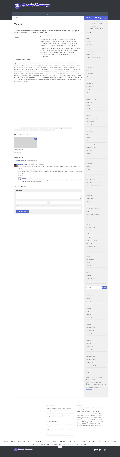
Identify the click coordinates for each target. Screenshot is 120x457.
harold (50, 128)
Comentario (19, 190)
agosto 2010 (90, 337)
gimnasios (89, 150)
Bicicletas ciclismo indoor (93, 57)
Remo (88, 224)
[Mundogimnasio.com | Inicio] (32, 6)
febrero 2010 (90, 350)
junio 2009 (89, 372)
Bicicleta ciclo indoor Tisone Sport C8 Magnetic (59, 408)
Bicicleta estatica (91, 54)
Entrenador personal (92, 118)
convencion (98, 413)
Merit (88, 192)
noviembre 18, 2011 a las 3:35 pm (36, 164)
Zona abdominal (91, 278)
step (84, 425)
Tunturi (88, 256)
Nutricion (21, 14)
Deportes (89, 102)
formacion (95, 419)
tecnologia (89, 243)
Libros (88, 176)
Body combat (90, 64)
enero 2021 (89, 298)
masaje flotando (56, 128)
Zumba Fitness (90, 282)
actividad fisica (80, 408)
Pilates (88, 211)
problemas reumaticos (19, 130)
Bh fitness (89, 44)
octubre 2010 (90, 334)
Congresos (90, 83)
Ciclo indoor (90, 73)
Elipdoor (89, 112)
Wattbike (89, 275)
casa (90, 410)
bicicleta (91, 408)
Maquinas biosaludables (93, 179)
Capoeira (89, 70)
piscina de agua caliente (66, 128)
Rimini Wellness (91, 227)
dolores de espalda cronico (26, 128)
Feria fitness (90, 131)
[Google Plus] (100, 18)
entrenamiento (89, 417)
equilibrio (79, 419)
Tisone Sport (90, 250)
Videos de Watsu (19, 150)
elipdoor (93, 415)
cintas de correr (83, 413)
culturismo (89, 96)
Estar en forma (90, 125)
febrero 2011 (90, 321)
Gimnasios (77, 14)
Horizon (89, 157)
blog (88, 60)
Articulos (89, 38)
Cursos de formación (92, 99)
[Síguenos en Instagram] (105, 18)
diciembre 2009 (91, 356)
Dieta (88, 105)
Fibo (88, 134)
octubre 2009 (90, 362)
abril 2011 (89, 314)
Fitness (88, 137)
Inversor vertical (91, 163)
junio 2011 (89, 311)
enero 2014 (89, 301)
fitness (84, 419)
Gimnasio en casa (91, 147)
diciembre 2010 (91, 327)
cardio (79, 410)
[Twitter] (98, 18)
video (87, 425)
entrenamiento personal (99, 417)
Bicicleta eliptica (91, 51)
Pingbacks (33, 160)
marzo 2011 (89, 318)
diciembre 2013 (91, 305)
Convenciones (90, 86)
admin (17, 28)
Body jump (89, 67)
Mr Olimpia (89, 195)
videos (88, 262)
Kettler (88, 169)
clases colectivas (91, 413)
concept (89, 80)
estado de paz (36, 128)
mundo (90, 423)
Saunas (89, 230)
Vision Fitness (90, 266)
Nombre (18, 200)
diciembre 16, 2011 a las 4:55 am (35, 178)
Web (17, 205)
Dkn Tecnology (90, 109)
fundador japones (44, 128)
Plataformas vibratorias (93, 214)
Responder (20, 175)
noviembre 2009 (91, 359)
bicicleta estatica (96, 408)
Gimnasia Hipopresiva (92, 144)
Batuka (88, 41)
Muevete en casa (51, 412)
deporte (89, 415)
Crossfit (89, 89)
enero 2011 (89, 324)
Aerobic (89, 35)
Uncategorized (91, 259)
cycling (82, 415)
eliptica (97, 415)
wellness (99, 425)
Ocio (84, 14)
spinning (79, 425)
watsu (16, 18)
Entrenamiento (38, 14)
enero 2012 (89, 308)
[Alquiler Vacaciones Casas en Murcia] (96, 384)
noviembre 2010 (91, 330)
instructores (85, 423)
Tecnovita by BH (91, 246)
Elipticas (89, 115)
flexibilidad (90, 419)
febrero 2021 (90, 295)
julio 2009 (89, 369)
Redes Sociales (91, 221)
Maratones (89, 189)
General (89, 141)
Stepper (89, 237)
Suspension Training (92, 240)
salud (99, 423)
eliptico (100, 415)
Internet (89, 160)
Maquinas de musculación (64, 14)
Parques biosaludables (93, 208)
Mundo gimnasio (91, 198)
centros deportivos (95, 410)
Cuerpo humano (49, 14)
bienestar (101, 408)
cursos (78, 415)
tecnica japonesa (46, 130)
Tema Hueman (33, 454)
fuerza (100, 419)
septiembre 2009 (91, 366)
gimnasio (24, 178)
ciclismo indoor (83, 411)
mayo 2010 (89, 340)
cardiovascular (85, 410)
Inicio (15, 14)
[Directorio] (89, 386)
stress (40, 130)
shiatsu (27, 130)
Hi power (89, 153)
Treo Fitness (90, 253)
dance (85, 415)
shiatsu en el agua (34, 130)
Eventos (29, 14)
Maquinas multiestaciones (93, 185)
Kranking (89, 173)
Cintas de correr (91, 76)
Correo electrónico (55, 200)
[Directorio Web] (93, 387)
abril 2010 (89, 343)
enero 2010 (89, 353)
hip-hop (98, 421)
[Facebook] (96, 18)
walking (95, 425)
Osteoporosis (90, 205)
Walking (89, 269)
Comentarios (21, 160)
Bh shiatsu (89, 48)
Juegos (89, 166)
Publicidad (89, 217)
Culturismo (55, 441)
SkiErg (88, 233)
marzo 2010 (90, 346)
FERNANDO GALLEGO (23, 164)
